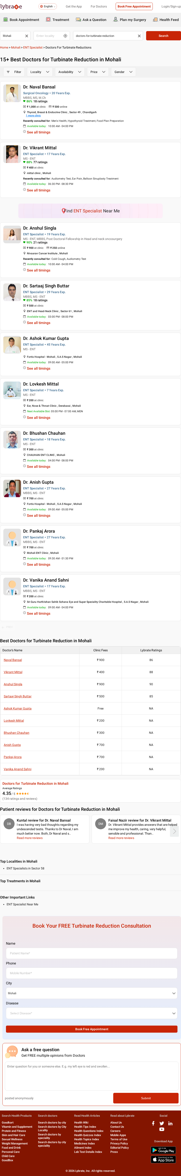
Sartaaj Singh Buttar (18, 696)
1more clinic (33, 115)
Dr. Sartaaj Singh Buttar (46, 285)
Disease (12, 1003)
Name (10, 943)
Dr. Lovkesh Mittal (41, 384)
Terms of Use (118, 1139)
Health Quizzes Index (87, 1135)
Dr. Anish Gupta (38, 482)
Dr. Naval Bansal (39, 87)
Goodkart (7, 1122)
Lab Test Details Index (88, 1152)
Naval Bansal (13, 660)
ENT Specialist (33, 47)
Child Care (8, 1156)
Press (114, 1152)
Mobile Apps (118, 1135)
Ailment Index (83, 1147)
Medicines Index (84, 1143)
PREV (9, 627)
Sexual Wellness (12, 1139)
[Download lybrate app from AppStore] (163, 1162)
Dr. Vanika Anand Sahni (46, 580)
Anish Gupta (12, 745)
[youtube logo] (161, 1131)
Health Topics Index (86, 1139)
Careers (115, 1131)
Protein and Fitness (14, 1131)
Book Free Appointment (134, 6)
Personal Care (11, 1152)
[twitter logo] (161, 1125)
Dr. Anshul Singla (39, 228)
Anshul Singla (13, 684)
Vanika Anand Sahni (17, 769)
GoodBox (7, 1160)
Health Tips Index (85, 1126)
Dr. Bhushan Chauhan (44, 433)
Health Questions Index (89, 1131)
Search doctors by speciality (49, 1136)
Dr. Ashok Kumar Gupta (46, 338)
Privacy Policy (119, 1143)
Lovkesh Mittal (14, 720)
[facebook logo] (153, 1125)
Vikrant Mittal (13, 672)
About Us (116, 1122)
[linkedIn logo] (170, 1125)
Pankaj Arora (13, 757)
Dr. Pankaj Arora (39, 531)
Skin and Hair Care (13, 1135)
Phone (11, 963)
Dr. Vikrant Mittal (40, 147)
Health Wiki (81, 1122)
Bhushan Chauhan (16, 732)
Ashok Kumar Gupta (18, 708)
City (9, 983)
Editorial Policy (119, 1147)
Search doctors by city (52, 1122)
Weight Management (15, 1143)
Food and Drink (11, 1147)
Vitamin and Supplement (17, 1126)
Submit (146, 1098)
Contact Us (117, 1126)
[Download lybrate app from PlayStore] (163, 1153)
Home (4, 47)
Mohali (15, 47)
